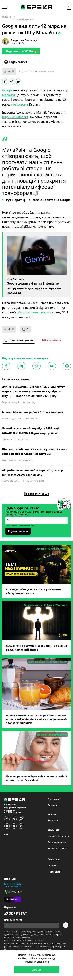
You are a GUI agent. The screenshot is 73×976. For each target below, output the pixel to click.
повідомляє (19, 104)
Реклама (52, 865)
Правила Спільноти (58, 835)
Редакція (52, 805)
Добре (36, 970)
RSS (6, 834)
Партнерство (55, 871)
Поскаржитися (52, 340)
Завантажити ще (36, 493)
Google (7, 90)
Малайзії (8, 95)
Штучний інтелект (23, 19)
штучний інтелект (15, 117)
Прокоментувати (20, 340)
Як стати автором (57, 842)
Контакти (53, 820)
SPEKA (14, 931)
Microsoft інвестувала (33, 312)
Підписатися (18, 62)
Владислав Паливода (24, 40)
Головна (6, 16)
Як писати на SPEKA (58, 848)
